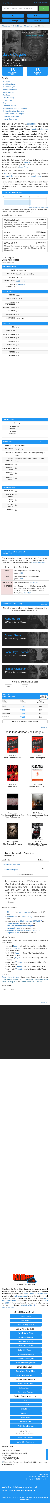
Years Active (25, 1417)
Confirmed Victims (25, 1422)
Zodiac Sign (13, 20)
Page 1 (16, 946)
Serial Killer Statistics (25, 1437)
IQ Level (26, 1404)
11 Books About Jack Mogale (13, 113)
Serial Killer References (25, 1442)
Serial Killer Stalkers (25, 1341)
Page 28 (19, 967)
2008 (5, 174)
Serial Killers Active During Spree (15, 108)
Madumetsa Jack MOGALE (30, 921)
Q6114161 (10, 912)
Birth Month (25, 1409)
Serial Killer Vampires (25, 1350)
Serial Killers (17, 26)
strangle (34, 176)
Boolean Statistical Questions (13, 111)
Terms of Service (19, 1490)
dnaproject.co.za (13, 932)
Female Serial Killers (25, 1333)
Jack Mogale (11, 916)
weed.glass (41, 1497)
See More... (38, 20)
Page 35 (19, 969)
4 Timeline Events (9, 105)
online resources (20, 1296)
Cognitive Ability (8, 97)
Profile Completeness (25, 1426)
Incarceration (7, 100)
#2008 (21, 573)
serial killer (31, 123)
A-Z (13, 16)
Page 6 (18, 957)
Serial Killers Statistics (10, 977)
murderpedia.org (13, 923)
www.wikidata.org (25, 912)
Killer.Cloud (7, 2)
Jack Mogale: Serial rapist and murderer (21, 930)
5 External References (11, 116)
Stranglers (28, 26)
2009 (23, 281)
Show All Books (25, 874)
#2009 (21, 579)
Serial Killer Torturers (25, 1345)
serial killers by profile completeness (38, 207)
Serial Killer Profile (9, 84)
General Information (10, 89)
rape (39, 176)
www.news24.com (13, 928)
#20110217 (27, 593)
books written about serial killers (36, 1293)
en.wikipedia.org (26, 916)
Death (5, 103)
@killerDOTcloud (27, 1305)
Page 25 (19, 962)
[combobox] (20, 8)
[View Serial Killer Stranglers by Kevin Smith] (12, 744)
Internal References (10, 119)
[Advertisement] (25, 391)
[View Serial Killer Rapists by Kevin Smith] (37, 744)
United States (26, 1316)
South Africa (23, 167)
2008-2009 (27, 162)
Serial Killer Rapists (10, 869)
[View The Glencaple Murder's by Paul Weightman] (12, 830)
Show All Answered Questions (25, 721)
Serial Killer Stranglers (11, 864)
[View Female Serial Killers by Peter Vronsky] (37, 773)
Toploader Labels (25, 1500)
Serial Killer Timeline (38, 563)
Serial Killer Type (9, 87)
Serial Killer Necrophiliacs (25, 1363)
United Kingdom (26, 1320)
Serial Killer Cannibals (26, 1354)
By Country (38, 16)
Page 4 (18, 953)
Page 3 (18, 948)
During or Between (25, 1388)
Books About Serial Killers (25, 1371)
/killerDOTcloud (7, 1307)
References (31, 1490)
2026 (7, 1303)
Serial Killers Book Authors (25, 1375)
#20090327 (34, 582)
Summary (6, 81)
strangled (44, 129)
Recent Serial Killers (25, 1383)
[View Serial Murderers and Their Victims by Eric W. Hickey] (37, 802)
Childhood (6, 95)
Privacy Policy (7, 1490)
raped (33, 129)
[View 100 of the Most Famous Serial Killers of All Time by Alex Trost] (37, 830)
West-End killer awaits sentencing (19, 926)
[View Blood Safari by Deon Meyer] (12, 773)
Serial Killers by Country (25, 1325)
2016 (46, 1300)
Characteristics (8, 92)
